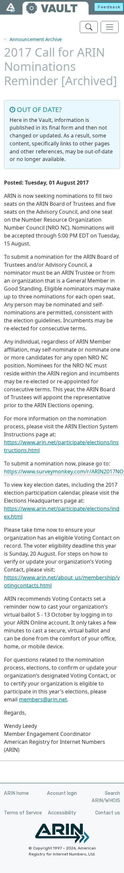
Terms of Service (23, 813)
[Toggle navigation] (110, 27)
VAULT (59, 8)
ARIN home (16, 793)
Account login (62, 793)
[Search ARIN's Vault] (89, 27)
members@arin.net (43, 699)
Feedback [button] (109, 7)
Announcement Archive (36, 39)
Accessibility (62, 813)
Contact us (107, 813)
